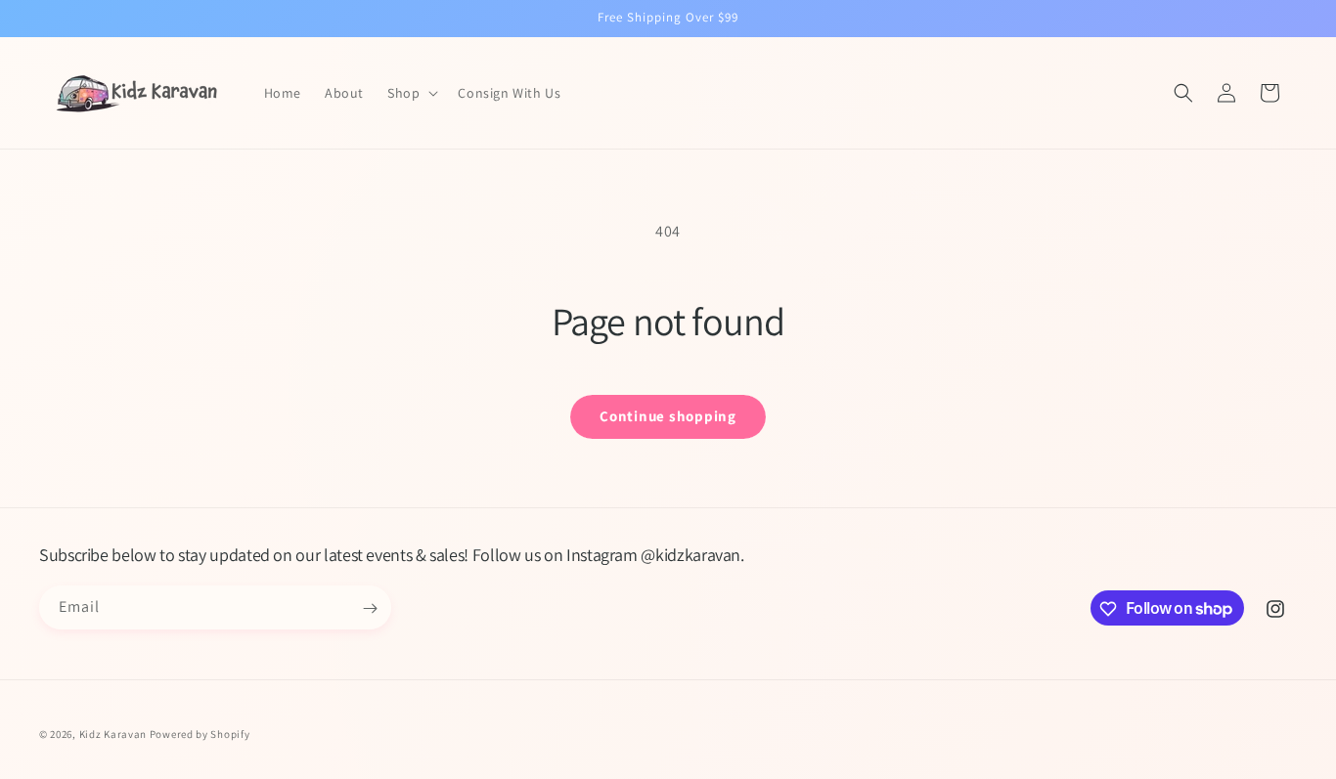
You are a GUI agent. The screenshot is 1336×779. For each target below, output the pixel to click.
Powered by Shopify (200, 734)
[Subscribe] (369, 608)
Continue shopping (668, 416)
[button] (411, 92)
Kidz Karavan (113, 734)
